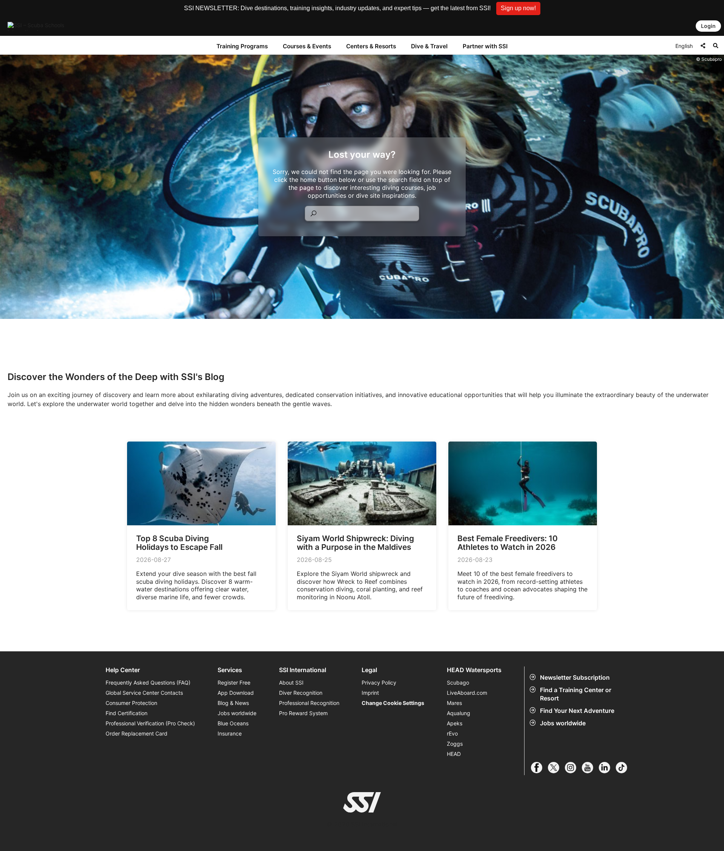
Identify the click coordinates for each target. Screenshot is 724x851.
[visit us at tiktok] (624, 767)
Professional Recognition (309, 703)
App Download (236, 692)
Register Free (234, 682)
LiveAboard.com (467, 692)
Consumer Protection (131, 703)
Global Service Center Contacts (144, 692)
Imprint (370, 692)
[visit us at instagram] (573, 767)
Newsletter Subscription (575, 677)
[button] (518, 8)
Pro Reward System (303, 713)
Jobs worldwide (563, 723)
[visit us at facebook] (539, 767)
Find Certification (126, 713)
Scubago (458, 682)
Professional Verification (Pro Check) (150, 723)
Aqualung (458, 713)
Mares (454, 703)
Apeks (454, 723)
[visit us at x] (556, 767)
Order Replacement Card (136, 733)
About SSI (291, 682)
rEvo (452, 733)
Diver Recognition (300, 692)
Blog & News (233, 703)
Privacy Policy (379, 682)
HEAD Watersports (474, 670)
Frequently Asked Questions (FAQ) (148, 682)
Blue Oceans (233, 723)
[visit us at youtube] (590, 767)
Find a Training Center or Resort (575, 694)
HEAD (454, 754)
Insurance (230, 733)
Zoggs (455, 743)
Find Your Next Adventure (577, 710)
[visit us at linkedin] (607, 767)
